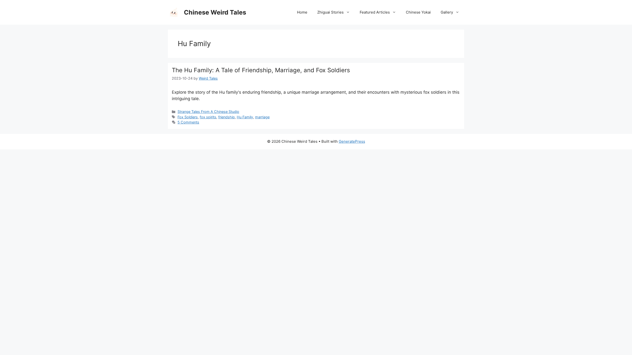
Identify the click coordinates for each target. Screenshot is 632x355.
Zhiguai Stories (330, 12)
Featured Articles (375, 12)
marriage (262, 117)
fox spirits (208, 117)
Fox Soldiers (188, 117)
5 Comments (188, 122)
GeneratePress (352, 141)
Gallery (447, 12)
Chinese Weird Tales (215, 12)
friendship (226, 117)
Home (302, 12)
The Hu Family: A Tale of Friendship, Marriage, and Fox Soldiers (261, 70)
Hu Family (245, 117)
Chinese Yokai (418, 12)
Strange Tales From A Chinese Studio (208, 111)
